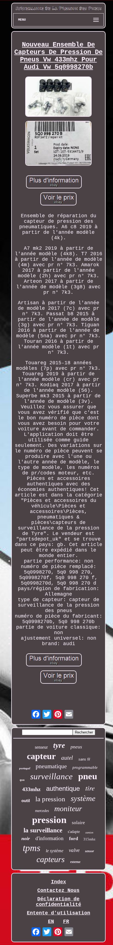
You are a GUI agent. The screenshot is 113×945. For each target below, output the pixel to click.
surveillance (51, 776)
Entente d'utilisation (58, 913)
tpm (22, 779)
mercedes (42, 811)
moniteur (68, 808)
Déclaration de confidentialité (58, 901)
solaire (78, 822)
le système (54, 850)
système (83, 798)
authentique (63, 788)
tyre (59, 745)
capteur (41, 756)
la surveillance (43, 830)
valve (74, 850)
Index (58, 882)
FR (66, 921)
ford (73, 838)
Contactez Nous (58, 890)
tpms (31, 848)
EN (51, 921)
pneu (87, 776)
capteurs (50, 859)
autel (67, 757)
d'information (49, 838)
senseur (41, 747)
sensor (89, 851)
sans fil (84, 759)
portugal (24, 768)
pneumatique (51, 766)
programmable (85, 767)
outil (25, 800)
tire (90, 787)
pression (49, 819)
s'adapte (74, 832)
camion (89, 832)
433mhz (31, 789)
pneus (76, 747)
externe (75, 862)
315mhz (89, 839)
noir (25, 838)
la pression (50, 799)
